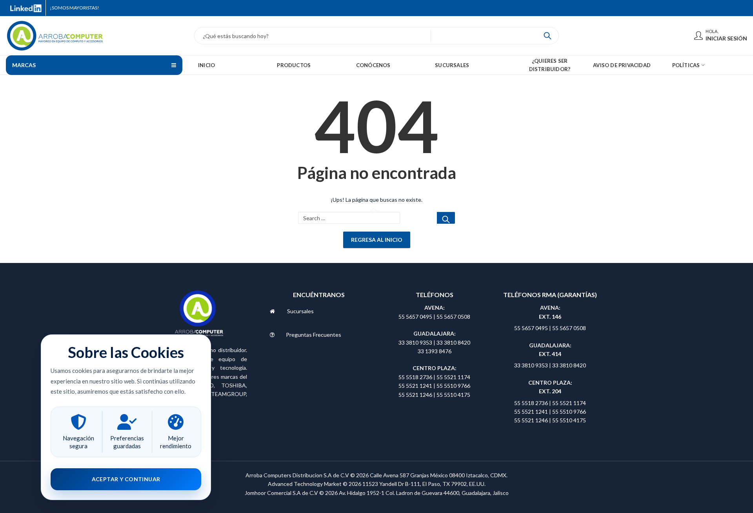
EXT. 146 (550, 316)
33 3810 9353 (415, 342)
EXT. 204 (550, 391)
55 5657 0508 (453, 316)
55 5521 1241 (415, 385)
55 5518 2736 (415, 377)
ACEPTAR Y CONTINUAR (126, 479)
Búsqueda (547, 35)
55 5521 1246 (415, 394)
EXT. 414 (550, 354)
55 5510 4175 (453, 394)
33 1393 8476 (434, 351)
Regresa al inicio (376, 239)
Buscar (446, 218)
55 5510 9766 (453, 385)
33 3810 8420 (453, 342)
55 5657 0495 (415, 316)
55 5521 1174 (453, 377)
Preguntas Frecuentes (313, 334)
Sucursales (300, 311)
